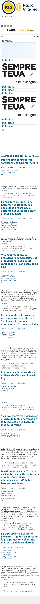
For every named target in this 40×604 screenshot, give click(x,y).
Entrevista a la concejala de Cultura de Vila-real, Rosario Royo (18, 375)
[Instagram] (11, 26)
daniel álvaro (7, 197)
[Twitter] (5, 26)
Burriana (19, 465)
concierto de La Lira (10, 309)
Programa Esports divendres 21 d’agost (16, 22)
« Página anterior (9, 591)
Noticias (8, 246)
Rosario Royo (29, 409)
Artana (5, 525)
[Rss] (8, 26)
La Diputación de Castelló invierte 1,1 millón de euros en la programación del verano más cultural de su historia (19, 538)
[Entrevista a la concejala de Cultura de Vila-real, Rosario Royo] (20, 393)
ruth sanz (12, 529)
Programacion (11, 193)
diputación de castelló (20, 584)
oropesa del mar (19, 368)
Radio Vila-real (8, 167)
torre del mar (25, 467)
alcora (29, 248)
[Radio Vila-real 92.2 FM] (20, 30)
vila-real (17, 311)
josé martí (16, 527)
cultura (31, 195)
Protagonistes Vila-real (12, 248)
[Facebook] (2, 26)
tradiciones (8, 311)
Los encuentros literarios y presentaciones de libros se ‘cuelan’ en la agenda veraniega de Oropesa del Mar (19, 320)
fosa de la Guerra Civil (11, 409)
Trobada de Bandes (26, 529)
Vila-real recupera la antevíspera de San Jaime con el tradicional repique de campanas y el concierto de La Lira (19, 260)
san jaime (33, 309)
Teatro (15, 467)
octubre (21, 250)
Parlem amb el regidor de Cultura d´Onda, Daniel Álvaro (19, 161)
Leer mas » (4, 190)
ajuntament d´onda (17, 195)
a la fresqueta (8, 465)
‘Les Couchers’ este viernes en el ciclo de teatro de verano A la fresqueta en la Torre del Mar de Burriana (19, 420)
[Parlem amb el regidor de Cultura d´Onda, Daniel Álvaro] (20, 178)
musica (25, 527)
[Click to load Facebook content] (19, 50)
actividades (7, 366)
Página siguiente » (28, 591)
